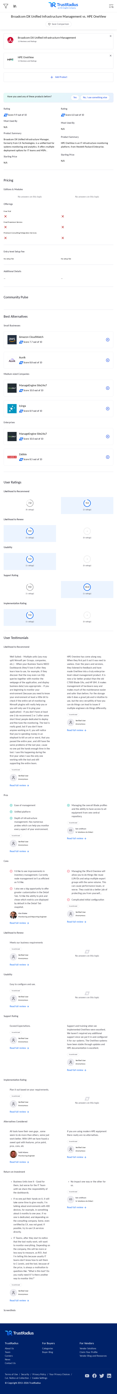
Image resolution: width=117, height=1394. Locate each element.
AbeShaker (22, 913)
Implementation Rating (15, 603)
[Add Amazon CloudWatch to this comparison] (108, 340)
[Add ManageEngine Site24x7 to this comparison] (108, 388)
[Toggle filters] (5, 6)
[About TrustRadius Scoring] (6, 115)
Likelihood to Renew (13, 519)
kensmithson (81, 829)
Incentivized (16, 770)
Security (25, 1374)
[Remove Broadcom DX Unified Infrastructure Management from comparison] (110, 36)
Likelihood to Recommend (16, 491)
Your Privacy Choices (59, 1374)
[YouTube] (87, 1375)
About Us (9, 1348)
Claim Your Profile (89, 1352)
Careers (9, 1356)
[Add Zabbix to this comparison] (108, 457)
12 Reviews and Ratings (27, 61)
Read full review (18, 785)
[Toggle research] (15, 6)
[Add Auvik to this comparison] (108, 360)
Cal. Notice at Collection (17, 1378)
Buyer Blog (47, 1352)
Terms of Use (11, 1374)
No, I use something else (95, 97)
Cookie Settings (39, 1378)
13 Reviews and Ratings (27, 41)
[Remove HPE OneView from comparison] (110, 55)
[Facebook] (94, 1375)
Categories (47, 1348)
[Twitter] (101, 1375)
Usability (8, 547)
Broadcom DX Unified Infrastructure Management (47, 37)
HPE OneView (26, 57)
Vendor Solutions (88, 1348)
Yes (75, 97)
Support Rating (11, 575)
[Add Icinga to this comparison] (108, 408)
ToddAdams (23, 1152)
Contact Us (10, 1363)
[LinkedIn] (109, 1375)
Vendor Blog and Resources (93, 1356)
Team (7, 1352)
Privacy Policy (39, 1374)
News (7, 1359)
